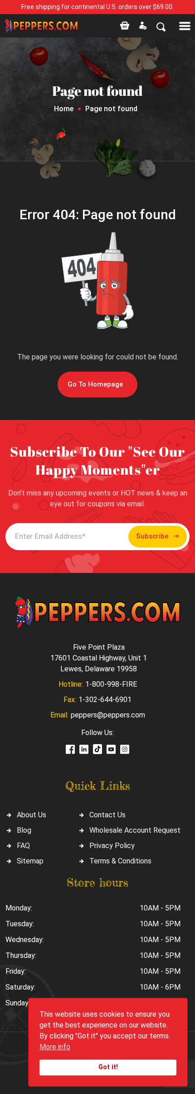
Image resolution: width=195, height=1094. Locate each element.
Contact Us (107, 815)
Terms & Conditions (120, 861)
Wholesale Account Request (134, 830)
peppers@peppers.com (108, 715)
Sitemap (30, 861)
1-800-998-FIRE (111, 684)
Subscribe (152, 536)
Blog (24, 830)
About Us (31, 815)
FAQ (23, 845)
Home (63, 108)
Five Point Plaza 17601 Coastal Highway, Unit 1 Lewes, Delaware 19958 (98, 658)
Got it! (108, 1067)
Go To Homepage (95, 384)
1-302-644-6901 (105, 699)
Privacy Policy (112, 845)
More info (54, 1046)
